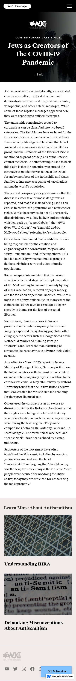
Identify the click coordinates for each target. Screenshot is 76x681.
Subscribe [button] (59, 671)
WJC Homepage (17, 6)
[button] (69, 6)
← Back (38, 74)
